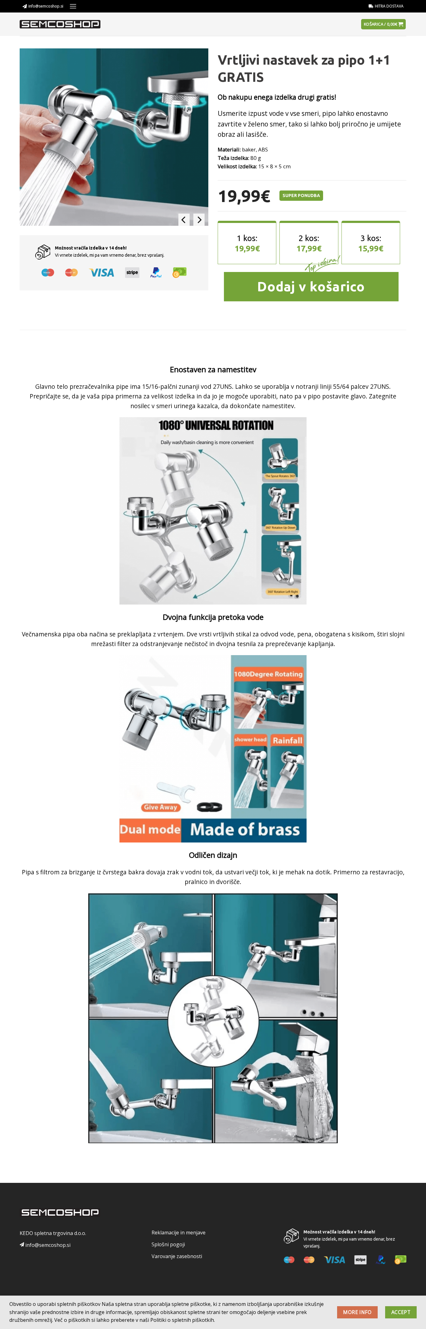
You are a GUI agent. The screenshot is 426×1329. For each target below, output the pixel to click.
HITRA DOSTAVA (389, 6)
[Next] (199, 220)
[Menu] (73, 6)
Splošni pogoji (168, 1244)
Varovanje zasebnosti (177, 1256)
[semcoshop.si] (62, 24)
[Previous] (184, 220)
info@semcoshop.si (45, 6)
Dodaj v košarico (311, 286)
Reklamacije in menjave (179, 1232)
